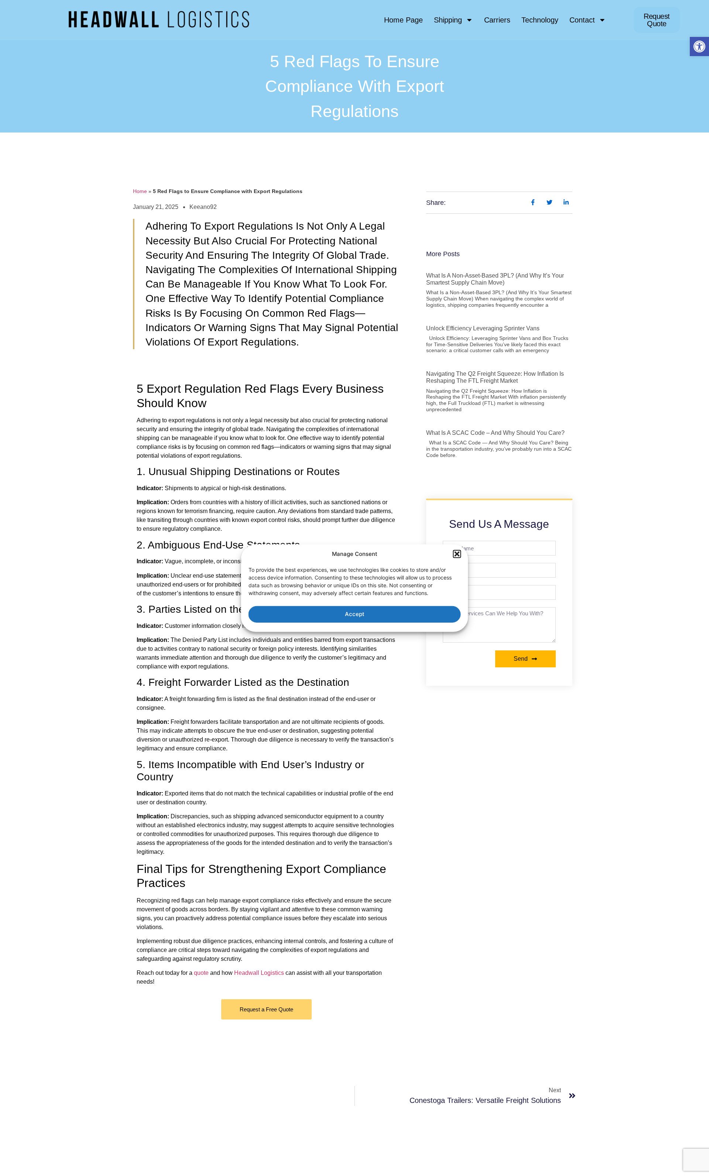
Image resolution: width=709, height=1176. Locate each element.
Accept (354, 614)
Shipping (448, 20)
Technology (539, 20)
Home (140, 191)
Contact (582, 20)
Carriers (497, 20)
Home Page (403, 20)
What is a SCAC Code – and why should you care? (495, 433)
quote (201, 973)
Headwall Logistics (259, 973)
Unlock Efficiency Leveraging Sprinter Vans (483, 328)
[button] (699, 46)
